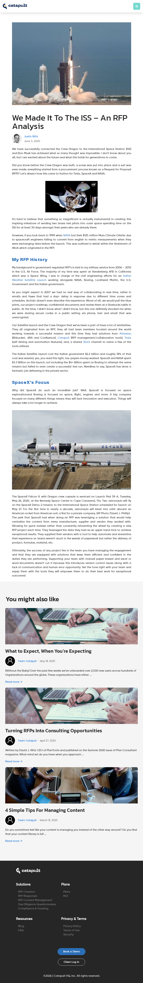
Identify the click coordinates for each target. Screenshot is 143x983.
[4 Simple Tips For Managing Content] (71, 785)
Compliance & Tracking (33, 908)
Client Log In (71, 962)
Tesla (128, 338)
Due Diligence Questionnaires (37, 904)
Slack (86, 342)
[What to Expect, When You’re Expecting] (71, 626)
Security (68, 934)
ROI (65, 896)
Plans (66, 892)
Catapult (63, 338)
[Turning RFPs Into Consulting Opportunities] (71, 706)
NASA (66, 235)
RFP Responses (27, 896)
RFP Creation (26, 892)
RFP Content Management (35, 900)
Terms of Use (71, 930)
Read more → (13, 682)
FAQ (21, 930)
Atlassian (125, 333)
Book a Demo (71, 951)
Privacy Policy (72, 926)
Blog (21, 926)
